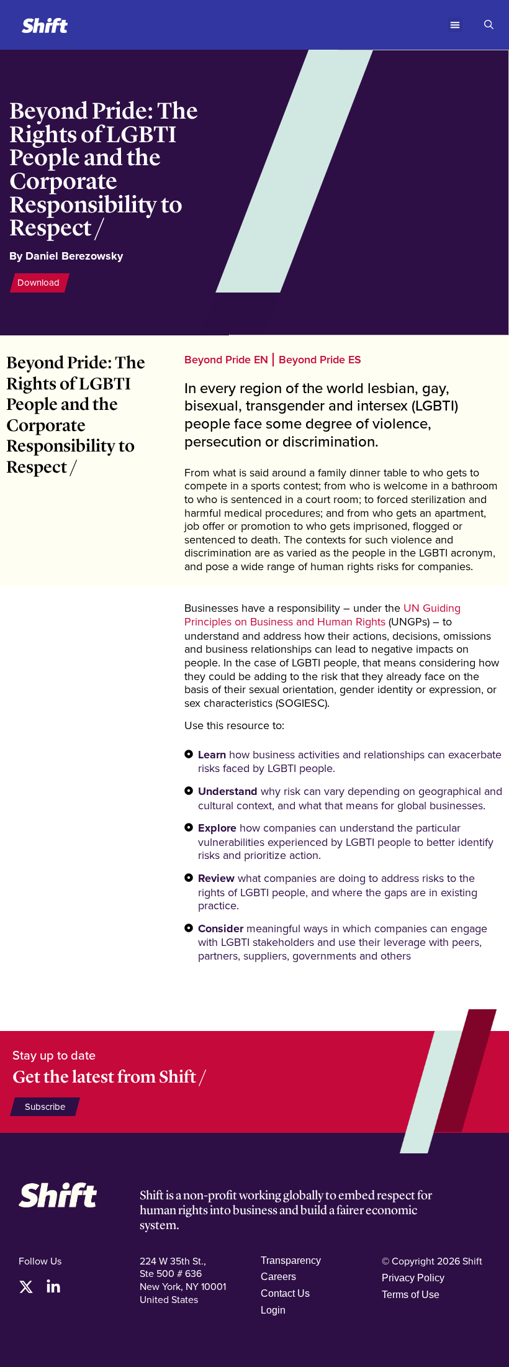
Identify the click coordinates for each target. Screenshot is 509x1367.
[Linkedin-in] (53, 1286)
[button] (455, 24)
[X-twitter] (26, 1286)
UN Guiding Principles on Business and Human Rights (322, 615)
